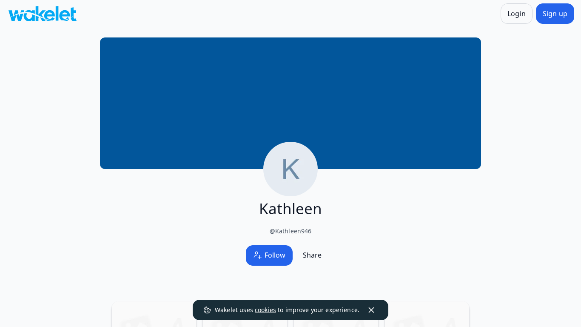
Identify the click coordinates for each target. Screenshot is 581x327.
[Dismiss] (371, 310)
